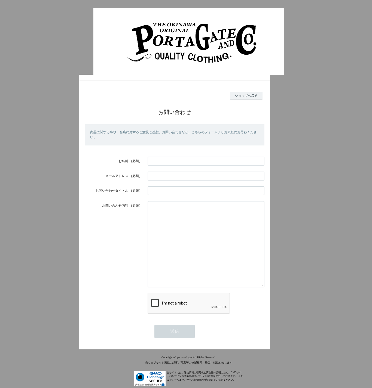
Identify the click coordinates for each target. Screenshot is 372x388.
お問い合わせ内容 (115, 205)
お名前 (123, 161)
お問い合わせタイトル (112, 191)
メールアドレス (116, 176)
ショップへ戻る (246, 96)
